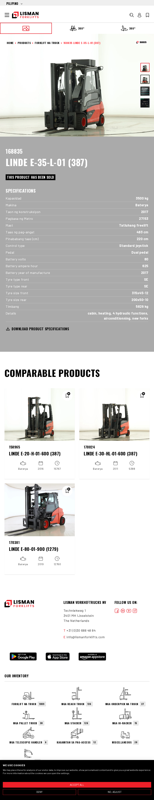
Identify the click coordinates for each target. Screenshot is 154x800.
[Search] (132, 15)
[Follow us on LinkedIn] (123, 610)
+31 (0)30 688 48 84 (81, 630)
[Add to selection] (67, 395)
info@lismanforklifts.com (85, 637)
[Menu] (7, 15)
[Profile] (139, 15)
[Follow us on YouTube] (129, 610)
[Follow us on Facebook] (117, 610)
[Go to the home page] (25, 15)
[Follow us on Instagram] (135, 610)
